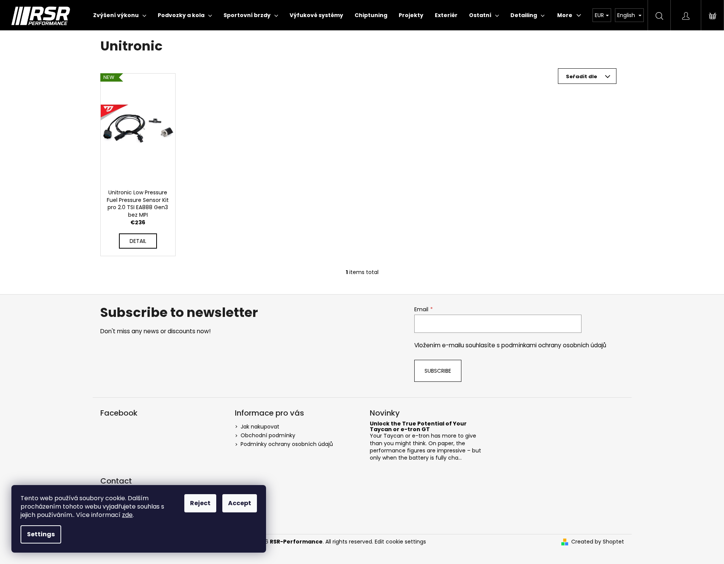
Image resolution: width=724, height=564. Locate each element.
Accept (239, 503)
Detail (138, 241)
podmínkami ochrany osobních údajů (553, 345)
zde (127, 514)
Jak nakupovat (260, 426)
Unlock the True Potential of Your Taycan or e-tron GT (418, 427)
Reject (200, 503)
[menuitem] (119, 15)
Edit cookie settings (400, 541)
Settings (41, 534)
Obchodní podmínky (268, 435)
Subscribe (438, 371)
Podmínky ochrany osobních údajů (287, 444)
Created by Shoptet (597, 541)
